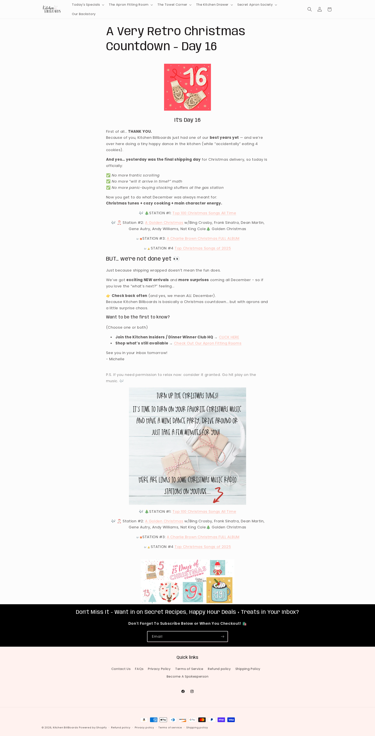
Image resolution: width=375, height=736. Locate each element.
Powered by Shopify (93, 727)
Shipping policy (197, 727)
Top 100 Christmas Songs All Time (204, 213)
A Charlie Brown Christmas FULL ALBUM (203, 238)
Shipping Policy (247, 669)
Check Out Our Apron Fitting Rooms (208, 343)
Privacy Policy (159, 669)
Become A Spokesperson (188, 676)
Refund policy (219, 669)
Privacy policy (144, 727)
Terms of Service (189, 669)
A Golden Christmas (164, 222)
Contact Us (121, 669)
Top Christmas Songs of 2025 (203, 248)
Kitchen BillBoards (65, 727)
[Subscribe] (223, 636)
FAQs (139, 669)
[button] (87, 4)
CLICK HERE (229, 337)
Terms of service (170, 727)
